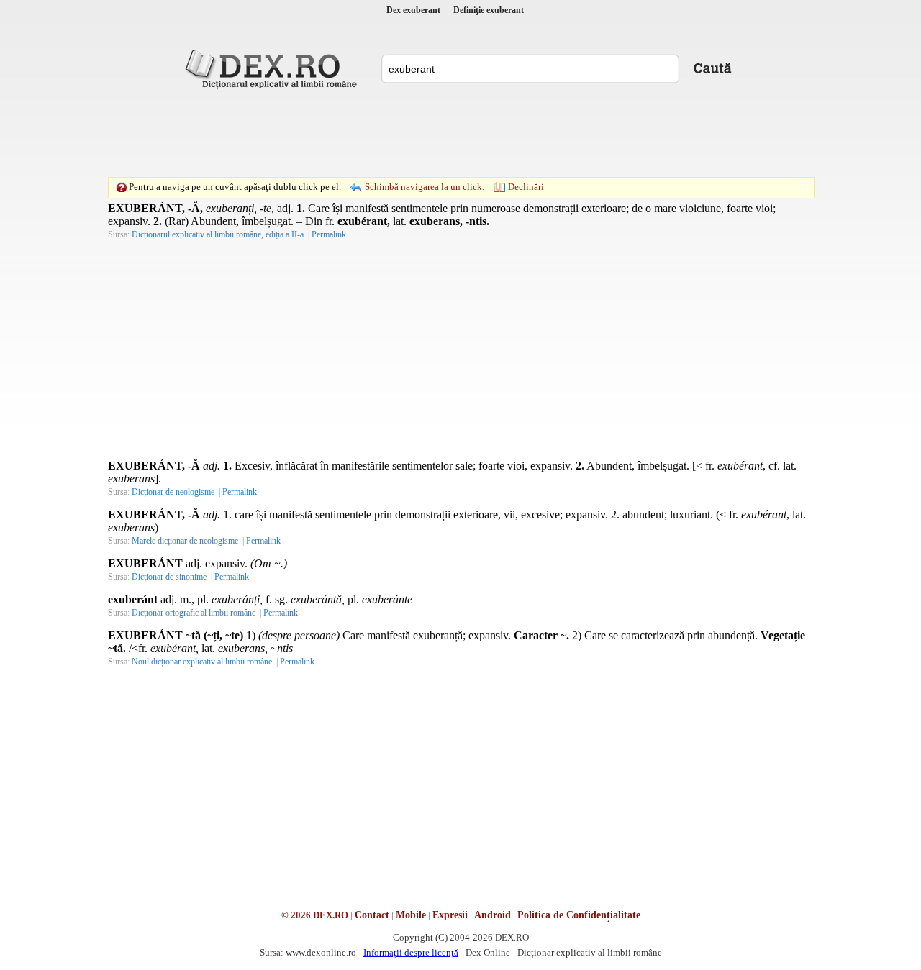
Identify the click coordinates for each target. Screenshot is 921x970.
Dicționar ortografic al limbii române (193, 613)
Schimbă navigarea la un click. (424, 186)
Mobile (411, 915)
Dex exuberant (413, 10)
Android (492, 915)
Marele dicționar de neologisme (185, 541)
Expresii (450, 915)
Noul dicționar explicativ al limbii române (202, 661)
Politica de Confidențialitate (578, 915)
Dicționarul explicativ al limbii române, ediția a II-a (218, 234)
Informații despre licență (410, 952)
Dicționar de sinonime (169, 577)
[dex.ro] (273, 68)
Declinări (526, 186)
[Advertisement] (460, 133)
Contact (372, 915)
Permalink (329, 234)
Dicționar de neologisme (173, 492)
